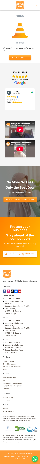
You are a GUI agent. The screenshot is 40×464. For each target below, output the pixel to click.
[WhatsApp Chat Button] (35, 459)
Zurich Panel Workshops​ (12, 386)
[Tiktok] (12, 291)
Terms (5, 409)
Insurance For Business (12, 367)
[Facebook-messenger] (16, 291)
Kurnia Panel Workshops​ (12, 383)
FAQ (4, 380)
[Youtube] (19, 291)
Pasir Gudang (8, 397)
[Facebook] (4, 291)
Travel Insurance (9, 364)
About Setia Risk (9, 378)
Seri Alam (6, 400)
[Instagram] (8, 291)
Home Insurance (9, 361)
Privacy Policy (8, 411)
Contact (6, 389)
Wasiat (5, 369)
